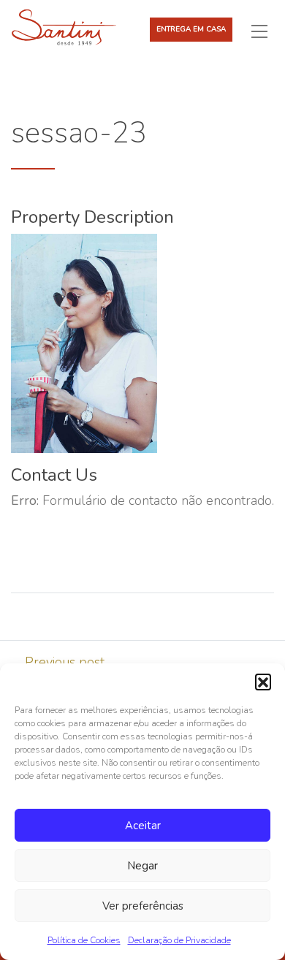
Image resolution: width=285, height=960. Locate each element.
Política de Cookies (84, 940)
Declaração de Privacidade (179, 940)
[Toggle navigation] (265, 30)
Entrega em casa (191, 29)
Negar (142, 865)
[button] (263, 681)
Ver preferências (142, 906)
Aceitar (143, 825)
